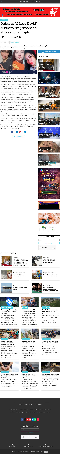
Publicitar (46, 402)
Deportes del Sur (7, 307)
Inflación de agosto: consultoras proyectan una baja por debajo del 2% (8, 342)
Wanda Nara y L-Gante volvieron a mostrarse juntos (45, 149)
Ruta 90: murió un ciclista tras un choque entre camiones (50, 375)
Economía (5, 338)
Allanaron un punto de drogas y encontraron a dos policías (45, 95)
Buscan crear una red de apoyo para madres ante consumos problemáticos (28, 311)
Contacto (13, 402)
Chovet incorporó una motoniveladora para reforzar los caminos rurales (45, 108)
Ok (46, 451)
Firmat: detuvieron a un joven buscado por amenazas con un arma (9, 376)
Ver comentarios (18, 136)
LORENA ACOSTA (15, 42)
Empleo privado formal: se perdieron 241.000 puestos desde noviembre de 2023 (50, 274)
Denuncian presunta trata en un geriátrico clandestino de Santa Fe (45, 163)
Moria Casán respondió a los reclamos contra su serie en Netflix (45, 81)
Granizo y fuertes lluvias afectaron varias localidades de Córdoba (19, 274)
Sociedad (4, 20)
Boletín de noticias (47, 237)
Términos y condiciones (25, 404)
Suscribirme (49, 243)
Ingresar (39, 404)
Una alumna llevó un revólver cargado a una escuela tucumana (49, 260)
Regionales (46, 307)
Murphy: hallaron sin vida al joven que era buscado (50, 310)
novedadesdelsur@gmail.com (45, 446)
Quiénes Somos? (35, 402)
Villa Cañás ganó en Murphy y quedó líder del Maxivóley (50, 342)
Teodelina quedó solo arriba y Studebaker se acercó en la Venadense (9, 311)
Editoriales (23, 402)
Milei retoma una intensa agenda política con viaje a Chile (29, 376)
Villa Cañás (46, 338)
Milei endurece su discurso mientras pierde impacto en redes (46, 122)
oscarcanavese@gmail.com (43, 412)
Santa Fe (25, 307)
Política (25, 371)
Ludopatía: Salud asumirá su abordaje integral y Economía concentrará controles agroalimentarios (50, 288)
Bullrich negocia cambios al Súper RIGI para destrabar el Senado (45, 135)
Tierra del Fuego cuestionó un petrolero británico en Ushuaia (20, 287)
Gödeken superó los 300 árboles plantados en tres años (29, 342)
